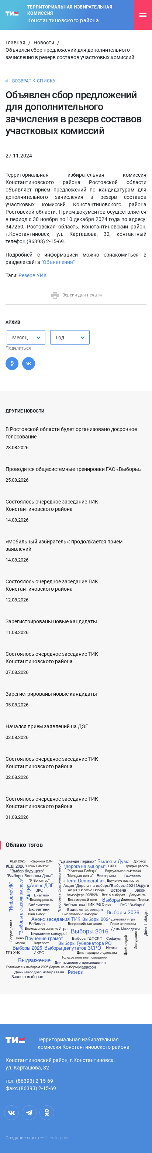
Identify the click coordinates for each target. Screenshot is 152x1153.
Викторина (106, 876)
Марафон (87, 967)
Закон (139, 890)
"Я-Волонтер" (39, 880)
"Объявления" (58, 262)
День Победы (145, 923)
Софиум (113, 938)
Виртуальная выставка (123, 870)
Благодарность (41, 899)
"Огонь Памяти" (37, 866)
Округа (142, 885)
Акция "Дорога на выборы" (87, 885)
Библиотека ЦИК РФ (82, 904)
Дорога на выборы (63, 967)
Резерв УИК (32, 275)
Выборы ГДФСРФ (87, 938)
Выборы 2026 (123, 912)
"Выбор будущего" (27, 871)
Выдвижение (34, 960)
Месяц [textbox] (20, 337)
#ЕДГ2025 (17, 861)
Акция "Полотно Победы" (87, 890)
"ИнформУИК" (10, 897)
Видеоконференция (85, 909)
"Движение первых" (77, 861)
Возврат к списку (34, 81)
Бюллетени (39, 909)
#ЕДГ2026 (15, 866)
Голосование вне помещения (84, 957)
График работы (137, 866)
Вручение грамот (44, 938)
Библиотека (39, 904)
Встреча (118, 890)
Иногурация (135, 940)
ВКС (39, 890)
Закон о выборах (27, 976)
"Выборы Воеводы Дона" (30, 876)
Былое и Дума (113, 861)
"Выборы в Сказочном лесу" (59, 887)
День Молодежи (125, 928)
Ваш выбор (36, 914)
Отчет (106, 904)
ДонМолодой (125, 945)
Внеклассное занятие (41, 928)
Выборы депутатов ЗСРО (72, 947)
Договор (140, 861)
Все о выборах (113, 894)
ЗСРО (111, 866)
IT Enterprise (57, 1137)
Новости (44, 42)
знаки (20, 938)
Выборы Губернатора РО (84, 943)
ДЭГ (48, 885)
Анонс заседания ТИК (55, 918)
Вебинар (37, 924)
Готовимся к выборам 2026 (27, 967)
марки (20, 943)
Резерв (75, 972)
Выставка (132, 876)
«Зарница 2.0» (41, 861)
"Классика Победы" (82, 870)
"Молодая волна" (80, 875)
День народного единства (97, 952)
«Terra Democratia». (84, 880)
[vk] (11, 1112)
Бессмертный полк (82, 899)
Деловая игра (123, 919)
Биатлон (41, 895)
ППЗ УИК (13, 952)
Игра (63, 928)
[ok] (46, 1112)
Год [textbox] (60, 337)
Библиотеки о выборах (80, 914)
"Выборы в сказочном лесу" (20, 906)
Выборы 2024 (96, 919)
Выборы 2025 (27, 947)
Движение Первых (135, 899)
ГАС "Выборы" (132, 904)
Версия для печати (82, 295)
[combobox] (26, 337)
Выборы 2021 (123, 885)
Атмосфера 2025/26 (82, 894)
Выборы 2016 (89, 931)
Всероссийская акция (85, 923)
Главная (15, 42)
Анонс (37, 885)
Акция (28, 892)
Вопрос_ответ (10, 931)
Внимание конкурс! (49, 933)
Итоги (111, 948)
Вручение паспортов (123, 880)
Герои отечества (123, 923)
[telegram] (29, 1112)
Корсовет (41, 943)
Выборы (111, 899)
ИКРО (39, 952)
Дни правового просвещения (80, 962)
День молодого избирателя (39, 972)
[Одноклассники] (12, 363)
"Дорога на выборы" (85, 866)
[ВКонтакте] (28, 363)
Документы (137, 894)
